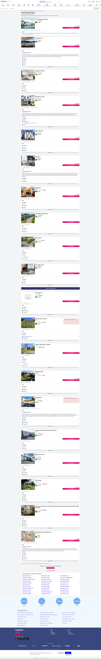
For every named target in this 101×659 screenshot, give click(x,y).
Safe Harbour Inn (39, 130)
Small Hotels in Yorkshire (45, 579)
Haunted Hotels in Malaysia (22, 621)
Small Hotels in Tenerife (45, 582)
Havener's (37, 156)
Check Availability (71, 27)
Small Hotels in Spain (45, 584)
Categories (52, 632)
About (51, 629)
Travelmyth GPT (71, 633)
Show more (50, 66)
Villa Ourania (64, 623)
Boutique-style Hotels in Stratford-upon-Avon (25, 614)
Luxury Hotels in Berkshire (67, 616)
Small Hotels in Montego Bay (46, 591)
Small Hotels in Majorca (45, 577)
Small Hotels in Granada (26, 591)
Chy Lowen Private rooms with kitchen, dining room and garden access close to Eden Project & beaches (57, 507)
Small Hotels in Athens (64, 591)
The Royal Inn (38, 397)
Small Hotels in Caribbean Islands (28, 579)
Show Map (96, 8)
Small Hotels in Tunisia (45, 588)
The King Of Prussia (39, 70)
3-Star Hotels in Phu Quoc (22, 623)
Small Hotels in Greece (64, 575)
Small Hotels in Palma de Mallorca (66, 577)
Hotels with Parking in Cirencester (68, 614)
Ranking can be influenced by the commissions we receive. (30, 17)
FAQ (69, 631)
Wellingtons (38, 187)
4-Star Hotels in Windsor (21, 616)
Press (51, 631)
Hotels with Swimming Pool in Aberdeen (47, 612)
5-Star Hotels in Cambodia (67, 621)
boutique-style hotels (54, 15)
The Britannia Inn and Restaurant (43, 532)
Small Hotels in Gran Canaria (46, 581)
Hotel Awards (52, 633)
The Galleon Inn (39, 38)
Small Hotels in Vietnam (64, 593)
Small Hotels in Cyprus (64, 584)
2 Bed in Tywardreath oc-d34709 (42, 344)
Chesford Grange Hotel (44, 625)
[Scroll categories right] (100, 5)
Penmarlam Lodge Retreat (41, 213)
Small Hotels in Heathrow (27, 577)
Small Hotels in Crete (64, 582)
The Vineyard (38, 237)
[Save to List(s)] (34, 19)
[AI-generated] (27, 33)
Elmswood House (39, 371)
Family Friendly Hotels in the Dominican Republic (48, 614)
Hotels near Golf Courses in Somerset (68, 612)
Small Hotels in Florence (64, 590)
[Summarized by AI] (27, 53)
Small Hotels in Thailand (26, 593)
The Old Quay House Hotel (41, 19)
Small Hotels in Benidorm (65, 586)
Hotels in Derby (20, 618)
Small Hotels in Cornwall (64, 579)
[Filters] (1, 8)
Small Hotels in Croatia (26, 581)
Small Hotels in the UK (26, 575)
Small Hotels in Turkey (26, 586)
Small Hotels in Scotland (26, 582)
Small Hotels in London (45, 575)
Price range (5, 8)
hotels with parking (38, 15)
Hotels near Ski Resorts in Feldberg (68, 618)
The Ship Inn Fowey (39, 96)
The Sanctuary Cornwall (40, 318)
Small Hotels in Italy (26, 584)
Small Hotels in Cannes (26, 590)
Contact (69, 632)
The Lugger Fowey (39, 264)
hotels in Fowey (52, 570)
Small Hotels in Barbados (64, 581)
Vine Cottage (38, 480)
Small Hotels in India (45, 590)
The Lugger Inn (39, 292)
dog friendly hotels (45, 15)
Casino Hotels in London (44, 618)
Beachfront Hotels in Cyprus (45, 616)
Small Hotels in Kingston (45, 593)
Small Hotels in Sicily (64, 588)
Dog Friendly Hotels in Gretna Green (46, 623)
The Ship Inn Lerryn (40, 454)
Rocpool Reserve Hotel (21, 625)
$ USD (89, 1)
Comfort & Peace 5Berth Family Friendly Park (46, 430)
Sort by (11, 8)
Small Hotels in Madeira (45, 586)
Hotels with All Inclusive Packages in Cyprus (25, 612)
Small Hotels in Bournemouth (27, 588)
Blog (69, 629)
